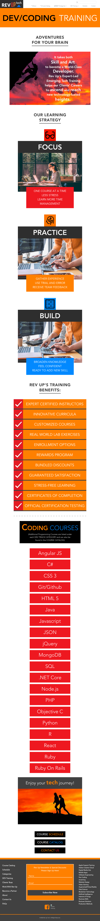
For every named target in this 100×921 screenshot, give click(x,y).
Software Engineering (86, 875)
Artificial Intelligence (86, 894)
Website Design (84, 882)
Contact (93, 6)
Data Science (83, 889)
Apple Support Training (86, 865)
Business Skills (83, 899)
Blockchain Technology (86, 892)
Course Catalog (46, 6)
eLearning (82, 880)
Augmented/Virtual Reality (87, 887)
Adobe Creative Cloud (86, 868)
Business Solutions (85, 901)
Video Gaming (84, 885)
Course (50, 834)
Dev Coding (83, 877)
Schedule (85, 6)
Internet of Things (85, 897)
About (34, 6)
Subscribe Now (50, 893)
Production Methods (85, 904)
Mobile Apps (83, 873)
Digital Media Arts (85, 870)
